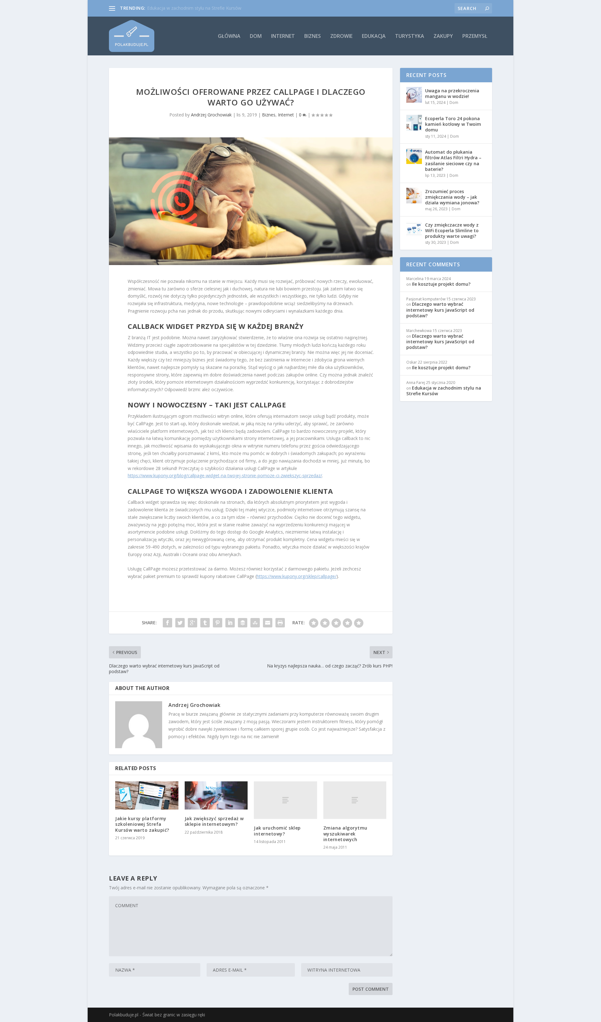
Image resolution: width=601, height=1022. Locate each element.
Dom (256, 36)
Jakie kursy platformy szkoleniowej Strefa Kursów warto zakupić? (142, 824)
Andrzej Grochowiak (211, 115)
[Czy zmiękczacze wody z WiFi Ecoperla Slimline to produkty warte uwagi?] (414, 229)
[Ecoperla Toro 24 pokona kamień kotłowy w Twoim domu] (414, 122)
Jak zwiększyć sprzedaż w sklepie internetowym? (214, 821)
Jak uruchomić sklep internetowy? (277, 830)
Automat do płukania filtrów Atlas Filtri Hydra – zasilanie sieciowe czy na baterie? (453, 160)
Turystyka (409, 36)
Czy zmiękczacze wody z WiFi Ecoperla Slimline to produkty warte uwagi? (452, 230)
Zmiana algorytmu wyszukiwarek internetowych (345, 833)
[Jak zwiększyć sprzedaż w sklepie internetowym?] (216, 795)
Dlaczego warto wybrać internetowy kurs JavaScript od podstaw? (440, 309)
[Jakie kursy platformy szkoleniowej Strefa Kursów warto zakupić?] (146, 795)
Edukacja (374, 36)
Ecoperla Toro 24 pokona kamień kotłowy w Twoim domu (453, 124)
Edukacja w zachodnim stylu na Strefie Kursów (194, 8)
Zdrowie (341, 36)
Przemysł (474, 36)
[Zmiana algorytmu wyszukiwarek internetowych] (355, 800)
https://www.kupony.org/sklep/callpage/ (296, 576)
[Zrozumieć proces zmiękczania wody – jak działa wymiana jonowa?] (414, 195)
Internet (283, 36)
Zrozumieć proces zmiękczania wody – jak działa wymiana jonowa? (452, 197)
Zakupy (443, 36)
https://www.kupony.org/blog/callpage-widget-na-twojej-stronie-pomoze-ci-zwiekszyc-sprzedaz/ (225, 475)
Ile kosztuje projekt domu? (441, 284)
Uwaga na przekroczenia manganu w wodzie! (452, 93)
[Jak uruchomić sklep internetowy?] (285, 800)
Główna (229, 36)
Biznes (312, 36)
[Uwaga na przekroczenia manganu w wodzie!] (414, 95)
